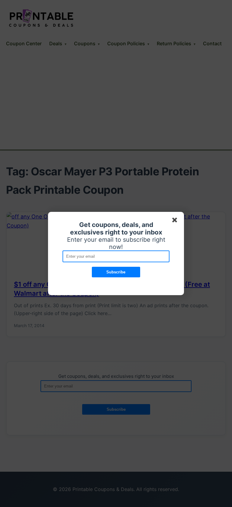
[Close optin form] (175, 221)
